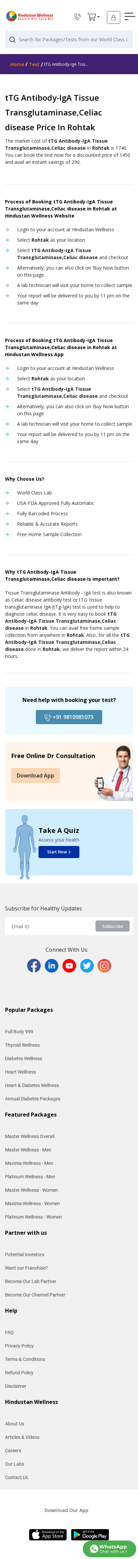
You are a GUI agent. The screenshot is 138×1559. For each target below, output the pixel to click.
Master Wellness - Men (28, 1149)
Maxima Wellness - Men (29, 1163)
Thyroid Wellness (22, 1045)
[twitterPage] (88, 965)
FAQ (9, 1332)
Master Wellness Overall (29, 1136)
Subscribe (112, 926)
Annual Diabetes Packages (32, 1098)
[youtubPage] (71, 965)
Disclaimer (15, 1386)
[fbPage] (36, 965)
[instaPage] (104, 965)
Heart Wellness (20, 1072)
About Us (14, 1423)
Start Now (57, 852)
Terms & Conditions (25, 1359)
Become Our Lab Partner (30, 1281)
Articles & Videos (22, 1437)
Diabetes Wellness (23, 1058)
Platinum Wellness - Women (33, 1217)
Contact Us (16, 1477)
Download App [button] (35, 775)
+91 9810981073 (72, 717)
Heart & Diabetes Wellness (32, 1085)
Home (17, 64)
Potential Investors (24, 1254)
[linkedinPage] (53, 965)
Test (34, 64)
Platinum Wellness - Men (30, 1176)
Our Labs (14, 1464)
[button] (91, 17)
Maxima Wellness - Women (32, 1203)
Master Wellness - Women (31, 1190)
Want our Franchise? (26, 1268)
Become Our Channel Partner (35, 1294)
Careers (13, 1450)
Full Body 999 (19, 1031)
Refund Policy (19, 1372)
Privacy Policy (19, 1346)
